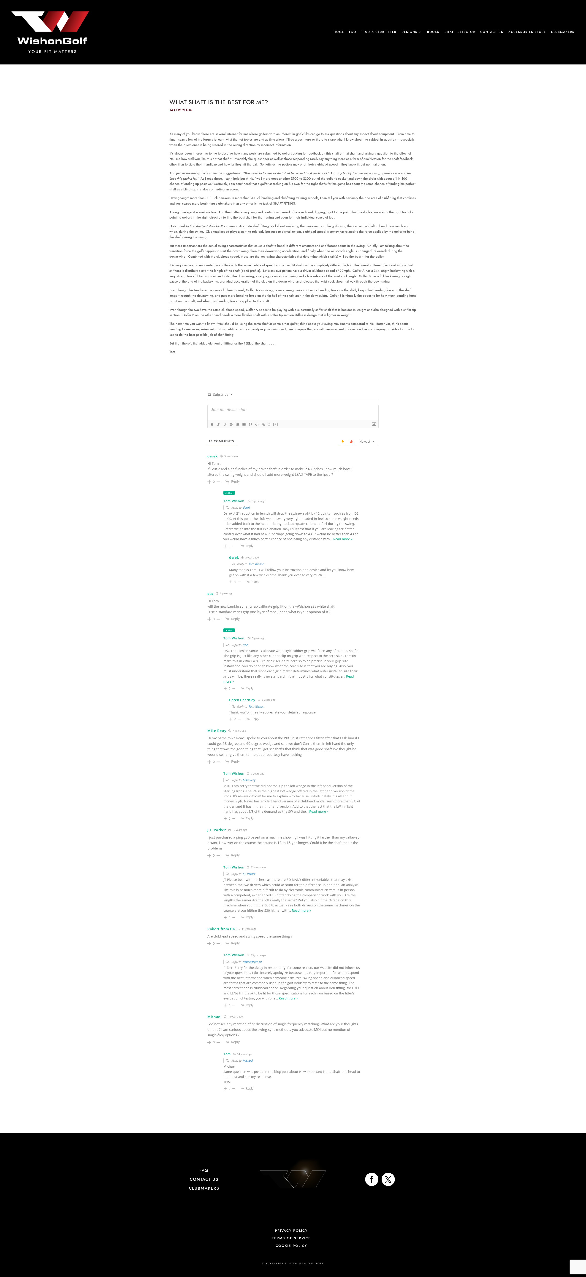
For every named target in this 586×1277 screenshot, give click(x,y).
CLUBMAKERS (204, 1188)
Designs (410, 32)
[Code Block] (257, 424)
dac (245, 645)
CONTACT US (204, 1180)
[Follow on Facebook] (371, 1179)
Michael (248, 1060)
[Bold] (212, 424)
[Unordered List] (244, 424)
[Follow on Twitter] (388, 1179)
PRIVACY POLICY (291, 1230)
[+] (275, 424)
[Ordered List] (237, 424)
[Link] (263, 424)
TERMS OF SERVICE (291, 1238)
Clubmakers (563, 32)
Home (339, 32)
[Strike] (231, 424)
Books (433, 32)
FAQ (352, 32)
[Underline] (225, 424)
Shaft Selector (460, 32)
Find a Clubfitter (378, 32)
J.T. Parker (249, 874)
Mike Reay (249, 780)
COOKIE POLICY (291, 1246)
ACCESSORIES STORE (527, 32)
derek (246, 507)
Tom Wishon (233, 501)
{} (269, 424)
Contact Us (491, 32)
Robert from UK (253, 962)
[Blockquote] (250, 424)
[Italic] (218, 424)
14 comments (180, 110)
